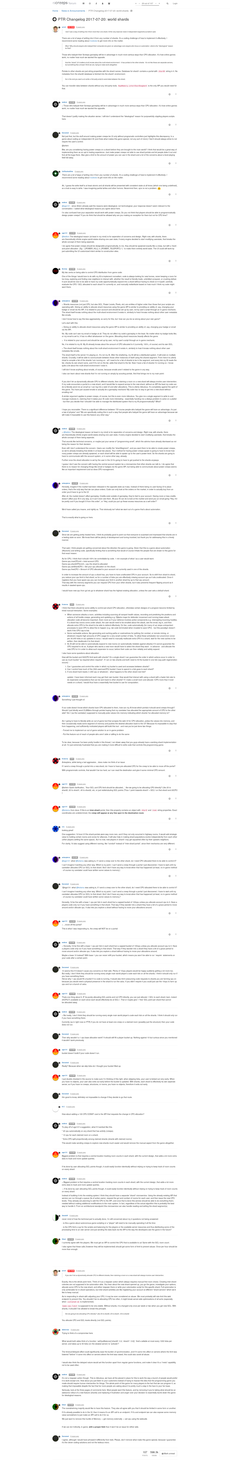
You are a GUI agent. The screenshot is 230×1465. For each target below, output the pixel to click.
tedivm (64, 102)
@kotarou (66, 810)
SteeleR (65, 1215)
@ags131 (66, 206)
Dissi (64, 1239)
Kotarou (65, 604)
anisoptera (66, 301)
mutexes (93, 40)
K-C (63, 1107)
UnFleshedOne (67, 171)
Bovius (64, 269)
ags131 (64, 233)
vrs (63, 827)
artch (64, 27)
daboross (65, 1330)
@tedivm (65, 236)
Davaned (65, 133)
